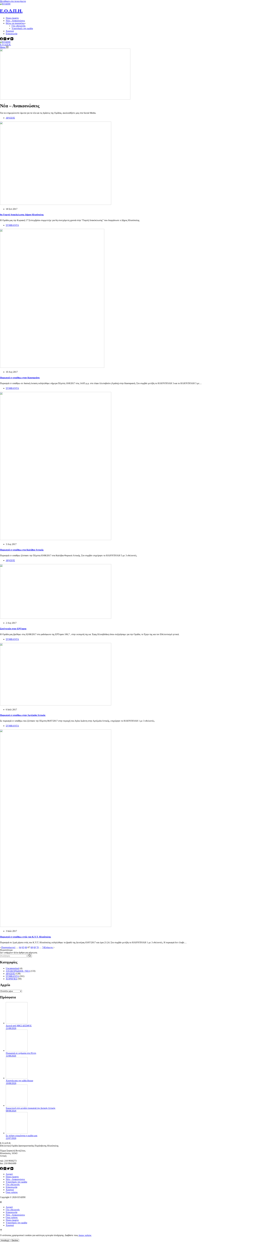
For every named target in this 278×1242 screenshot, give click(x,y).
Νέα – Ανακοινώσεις (15, 20)
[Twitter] (8, 39)
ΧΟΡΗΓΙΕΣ (11, 979)
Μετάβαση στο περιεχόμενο (13, 1)
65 (23, 947)
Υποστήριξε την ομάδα (22, 28)
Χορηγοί (10, 31)
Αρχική (9, 1174)
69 (34, 947)
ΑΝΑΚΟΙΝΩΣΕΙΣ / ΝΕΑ (18, 971)
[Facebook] (1, 39)
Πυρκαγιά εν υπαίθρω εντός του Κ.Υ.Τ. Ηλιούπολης (25, 937)
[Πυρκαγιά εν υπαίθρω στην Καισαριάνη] (52, 367)
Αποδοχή (5, 1240)
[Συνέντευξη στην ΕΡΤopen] (55, 618)
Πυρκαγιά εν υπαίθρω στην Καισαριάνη (20, 377)
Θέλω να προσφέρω (15, 23)
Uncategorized (12, 968)
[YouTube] (11, 39)
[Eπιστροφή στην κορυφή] (1, 1230)
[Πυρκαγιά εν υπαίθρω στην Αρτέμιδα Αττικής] (55, 704)
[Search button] (29, 955)
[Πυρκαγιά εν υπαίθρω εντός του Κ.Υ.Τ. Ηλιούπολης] (55, 926)
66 (26, 947)
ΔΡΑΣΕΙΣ (10, 118)
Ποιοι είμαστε (12, 18)
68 (32, 947)
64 (20, 947)
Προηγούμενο (7, 947)
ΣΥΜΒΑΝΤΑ (12, 225)
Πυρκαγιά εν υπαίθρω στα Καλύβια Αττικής (22, 550)
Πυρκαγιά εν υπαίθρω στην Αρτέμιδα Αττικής (22, 715)
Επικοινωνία (11, 33)
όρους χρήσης (85, 1235)
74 (43, 947)
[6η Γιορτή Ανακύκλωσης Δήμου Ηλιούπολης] (55, 204)
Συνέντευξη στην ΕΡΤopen (13, 628)
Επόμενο (48, 947)
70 (37, 947)
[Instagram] (5, 39)
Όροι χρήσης (12, 1192)
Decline (15, 1240)
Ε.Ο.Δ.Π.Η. (11, 10)
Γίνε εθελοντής (18, 26)
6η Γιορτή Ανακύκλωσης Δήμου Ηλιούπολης (22, 214)
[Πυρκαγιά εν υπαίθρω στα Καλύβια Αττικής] (55, 539)
